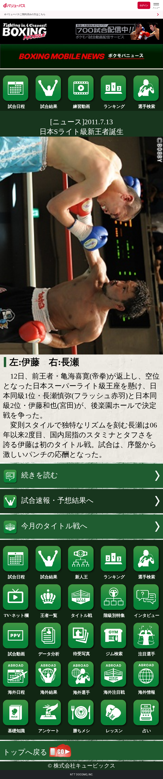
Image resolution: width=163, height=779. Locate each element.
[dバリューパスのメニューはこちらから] (156, 6)
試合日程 (16, 106)
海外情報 (146, 692)
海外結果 (48, 692)
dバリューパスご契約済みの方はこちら (24, 14)
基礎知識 (16, 730)
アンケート (48, 730)
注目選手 (146, 654)
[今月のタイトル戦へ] (81, 536)
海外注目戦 (114, 692)
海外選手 (81, 692)
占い (146, 730)
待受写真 (81, 653)
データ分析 (48, 654)
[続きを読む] (81, 485)
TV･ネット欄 (16, 615)
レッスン (114, 730)
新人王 (81, 577)
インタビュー (146, 615)
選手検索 (146, 106)
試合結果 (48, 106)
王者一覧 (48, 615)
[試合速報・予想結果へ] (81, 511)
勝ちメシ (81, 730)
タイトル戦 (81, 615)
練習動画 (81, 106)
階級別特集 (114, 615)
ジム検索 (114, 653)
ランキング (114, 106)
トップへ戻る (26, 752)
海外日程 (16, 692)
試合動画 (16, 654)
